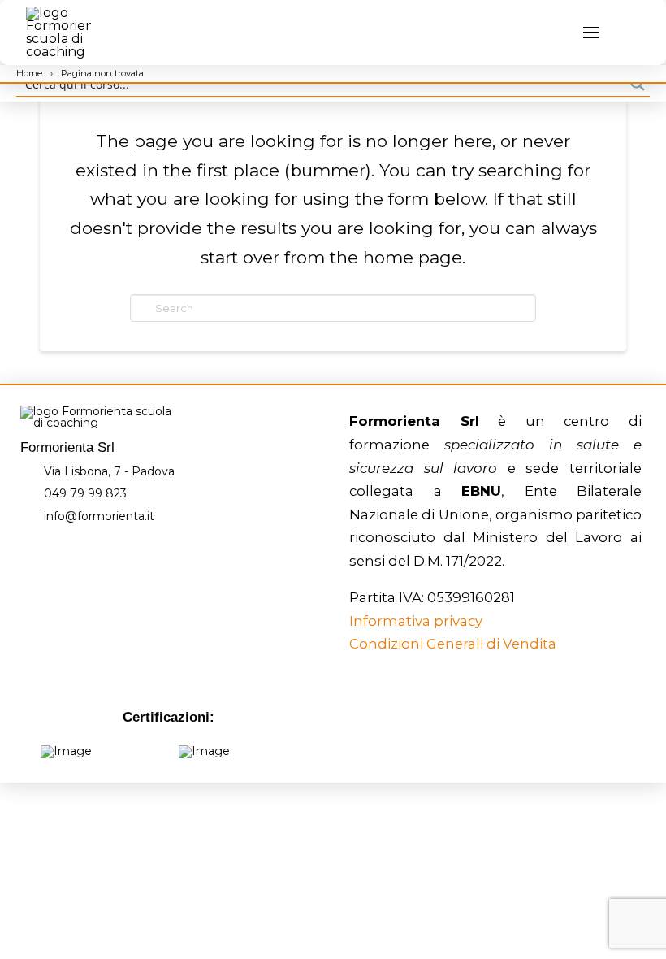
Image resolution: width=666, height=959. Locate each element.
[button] (559, 32)
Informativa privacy (415, 621)
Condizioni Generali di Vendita (452, 644)
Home (30, 73)
